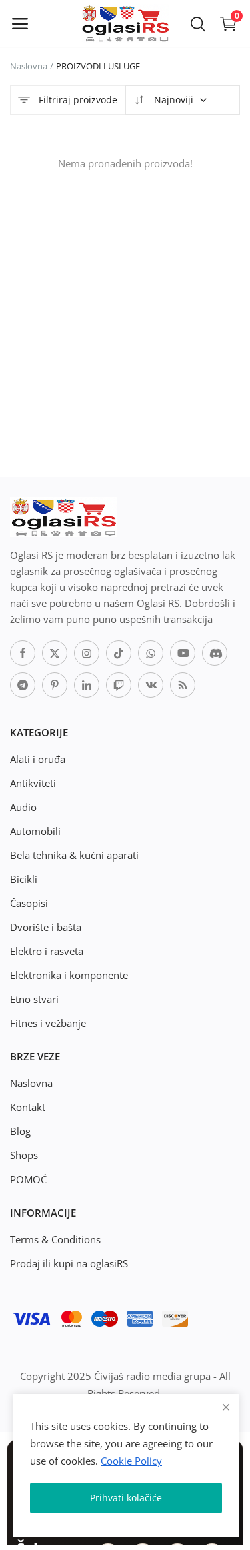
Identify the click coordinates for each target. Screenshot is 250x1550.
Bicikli (23, 879)
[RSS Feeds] (182, 685)
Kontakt (27, 1107)
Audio (23, 807)
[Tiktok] (118, 653)
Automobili (35, 831)
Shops (24, 1155)
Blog (20, 1131)
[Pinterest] (54, 685)
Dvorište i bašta (45, 927)
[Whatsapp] (150, 653)
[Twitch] (118, 685)
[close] (226, 1407)
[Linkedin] (86, 685)
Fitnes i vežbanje (48, 1023)
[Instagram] (86, 653)
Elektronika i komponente (69, 975)
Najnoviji (172, 99)
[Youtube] (182, 653)
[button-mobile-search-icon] (198, 23)
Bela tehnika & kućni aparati (74, 855)
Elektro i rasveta (46, 951)
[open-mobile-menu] (20, 23)
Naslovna (28, 66)
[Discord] (214, 653)
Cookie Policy (131, 1460)
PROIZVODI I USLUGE (98, 66)
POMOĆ (28, 1179)
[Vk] (150, 685)
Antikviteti (33, 783)
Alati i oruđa (37, 759)
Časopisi (29, 903)
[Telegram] (22, 685)
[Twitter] (54, 653)
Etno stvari (34, 999)
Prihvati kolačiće (126, 1497)
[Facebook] (22, 653)
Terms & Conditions (55, 1239)
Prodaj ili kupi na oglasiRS (69, 1263)
